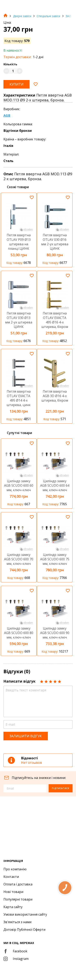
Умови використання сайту (25, 914)
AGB (6, 115)
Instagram (21, 958)
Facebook (20, 951)
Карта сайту (12, 907)
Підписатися (60, 788)
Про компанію (15, 869)
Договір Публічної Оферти (24, 929)
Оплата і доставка (17, 884)
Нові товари (13, 891)
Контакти (11, 876)
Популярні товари (17, 899)
